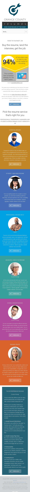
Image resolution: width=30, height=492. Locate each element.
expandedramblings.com (16, 82)
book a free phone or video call (19, 94)
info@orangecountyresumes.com (19, 482)
